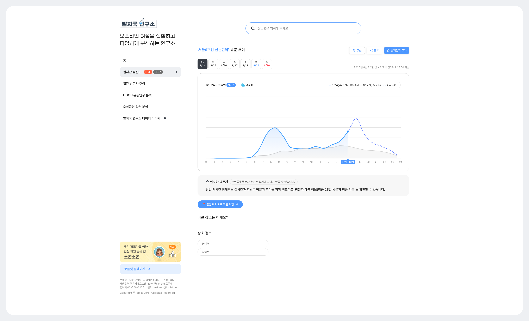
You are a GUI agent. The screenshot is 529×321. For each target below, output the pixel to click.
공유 (376, 50)
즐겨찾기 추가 (398, 50)
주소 (358, 50)
